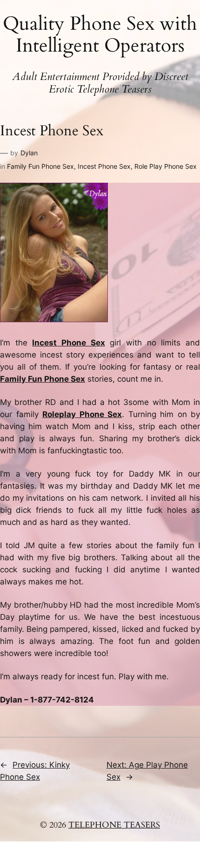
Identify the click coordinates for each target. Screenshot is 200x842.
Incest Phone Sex (104, 166)
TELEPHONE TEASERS (114, 825)
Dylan (29, 153)
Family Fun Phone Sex (40, 166)
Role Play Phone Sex (165, 166)
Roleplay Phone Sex (82, 414)
